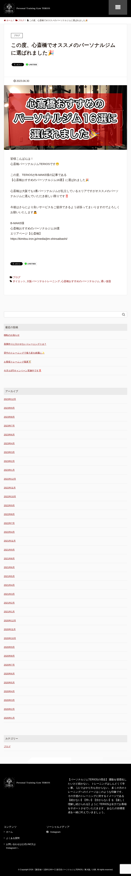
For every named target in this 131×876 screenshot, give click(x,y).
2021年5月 (9, 576)
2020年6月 (9, 673)
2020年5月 (9, 682)
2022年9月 (9, 505)
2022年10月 (10, 496)
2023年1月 (9, 470)
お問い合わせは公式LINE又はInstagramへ (21, 846)
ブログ (16, 277)
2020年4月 (9, 691)
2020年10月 (10, 638)
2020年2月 (9, 709)
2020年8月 (9, 656)
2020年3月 (9, 700)
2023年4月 (9, 443)
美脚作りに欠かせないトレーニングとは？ (25, 344)
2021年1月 (9, 611)
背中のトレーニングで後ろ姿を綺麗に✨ (24, 353)
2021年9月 (9, 549)
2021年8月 (9, 558)
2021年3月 (9, 594)
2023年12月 (10, 399)
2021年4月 (9, 585)
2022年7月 (9, 523)
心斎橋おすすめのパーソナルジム (80, 281)
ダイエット (19, 281)
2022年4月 (9, 532)
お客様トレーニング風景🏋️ (17, 361)
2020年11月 (10, 629)
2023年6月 (9, 434)
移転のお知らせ (11, 335)
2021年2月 (9, 603)
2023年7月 (9, 425)
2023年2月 (9, 461)
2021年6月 (9, 567)
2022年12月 (10, 479)
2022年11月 (10, 487)
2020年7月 (9, 665)
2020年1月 (9, 718)
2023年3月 (9, 452)
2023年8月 (9, 417)
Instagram (55, 832)
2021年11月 (10, 541)
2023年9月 (9, 408)
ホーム (9, 832)
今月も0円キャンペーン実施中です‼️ (22, 370)
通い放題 (106, 281)
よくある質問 (12, 838)
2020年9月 (9, 647)
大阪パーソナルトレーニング (43, 281)
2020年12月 (10, 620)
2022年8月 (9, 514)
